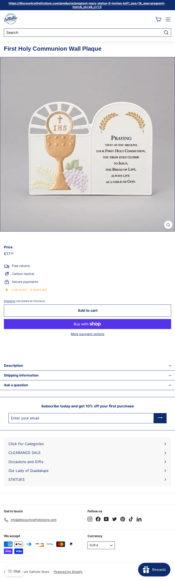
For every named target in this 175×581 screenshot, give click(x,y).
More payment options (87, 334)
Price (8, 247)
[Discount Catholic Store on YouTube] (106, 519)
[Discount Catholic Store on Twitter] (114, 519)
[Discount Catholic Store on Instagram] (90, 519)
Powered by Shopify (68, 572)
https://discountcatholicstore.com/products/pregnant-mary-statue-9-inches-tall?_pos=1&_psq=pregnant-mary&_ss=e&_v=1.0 (87, 5)
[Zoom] (168, 225)
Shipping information (21, 375)
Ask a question (16, 385)
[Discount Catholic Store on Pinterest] (122, 519)
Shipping (9, 301)
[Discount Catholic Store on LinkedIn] (139, 519)
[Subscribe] (160, 418)
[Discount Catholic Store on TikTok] (131, 519)
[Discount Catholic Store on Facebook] (98, 519)
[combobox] (87, 33)
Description (13, 365)
